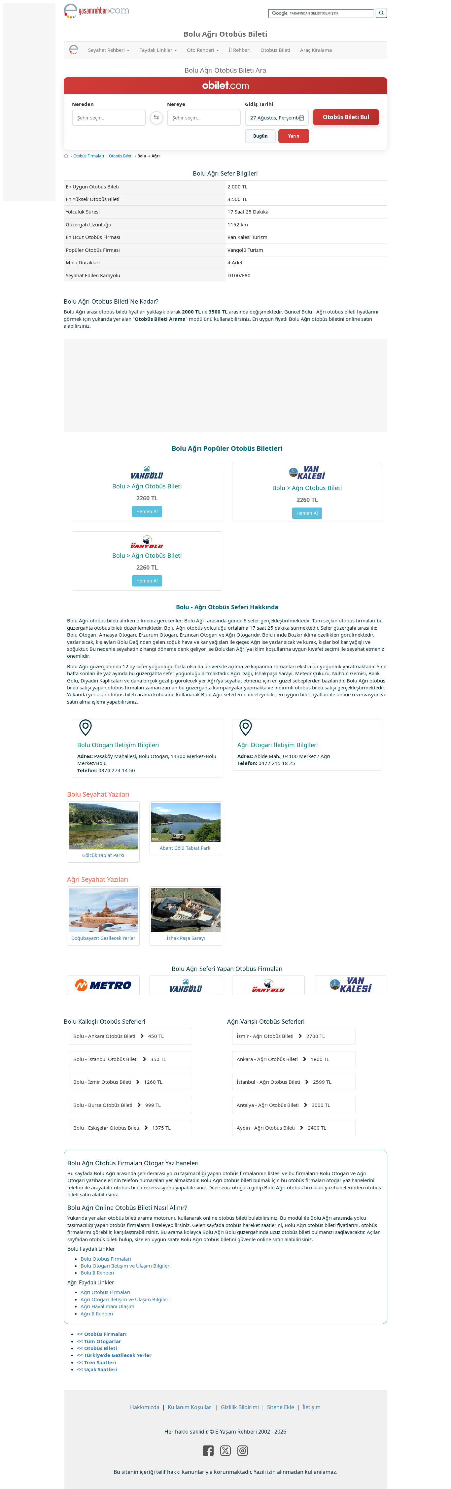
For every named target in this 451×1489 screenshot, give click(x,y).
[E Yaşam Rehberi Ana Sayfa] (97, 10)
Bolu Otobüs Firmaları (106, 1258)
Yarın (293, 136)
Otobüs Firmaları (88, 156)
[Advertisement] (226, 385)
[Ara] (381, 13)
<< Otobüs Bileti (97, 1348)
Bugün (260, 136)
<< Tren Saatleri (96, 1362)
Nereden (83, 104)
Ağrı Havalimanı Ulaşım (107, 1306)
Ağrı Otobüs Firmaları (105, 1292)
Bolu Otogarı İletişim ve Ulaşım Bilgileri (126, 1265)
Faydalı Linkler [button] (156, 50)
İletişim (311, 1407)
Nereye (176, 104)
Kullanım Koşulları (190, 1407)
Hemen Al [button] (147, 511)
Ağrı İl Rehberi (97, 1313)
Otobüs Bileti (275, 50)
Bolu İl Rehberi (97, 1272)
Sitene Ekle (280, 1407)
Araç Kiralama (316, 50)
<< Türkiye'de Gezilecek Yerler (114, 1355)
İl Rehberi (240, 50)
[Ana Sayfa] (66, 156)
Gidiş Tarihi (259, 104)
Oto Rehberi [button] (201, 50)
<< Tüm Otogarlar (99, 1341)
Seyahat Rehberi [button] (107, 50)
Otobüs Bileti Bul (346, 117)
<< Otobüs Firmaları (102, 1334)
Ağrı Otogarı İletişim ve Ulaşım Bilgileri (125, 1299)
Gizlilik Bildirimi (240, 1407)
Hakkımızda (144, 1407)
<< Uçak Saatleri (97, 1369)
